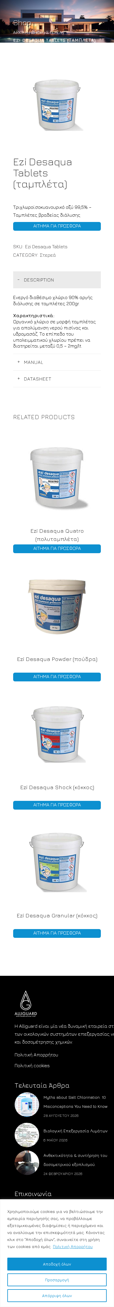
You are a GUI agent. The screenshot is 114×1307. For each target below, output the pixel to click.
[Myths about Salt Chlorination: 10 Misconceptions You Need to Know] (27, 1104)
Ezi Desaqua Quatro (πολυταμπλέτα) (57, 534)
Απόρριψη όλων (57, 1295)
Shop (37, 32)
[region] (57, 1253)
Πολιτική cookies (32, 1065)
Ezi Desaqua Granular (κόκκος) (57, 915)
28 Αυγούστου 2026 (61, 1115)
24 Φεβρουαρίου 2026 (63, 1173)
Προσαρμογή (57, 1279)
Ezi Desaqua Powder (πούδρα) (57, 659)
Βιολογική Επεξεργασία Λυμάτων (76, 1130)
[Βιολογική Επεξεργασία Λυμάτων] (27, 1135)
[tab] (57, 279)
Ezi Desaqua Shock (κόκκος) (57, 787)
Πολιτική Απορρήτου (73, 1246)
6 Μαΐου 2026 (56, 1140)
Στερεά (54, 32)
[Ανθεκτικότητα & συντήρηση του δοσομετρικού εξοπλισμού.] (27, 1162)
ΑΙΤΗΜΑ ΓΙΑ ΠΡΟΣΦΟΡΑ (57, 225)
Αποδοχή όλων (57, 1263)
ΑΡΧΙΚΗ (20, 32)
